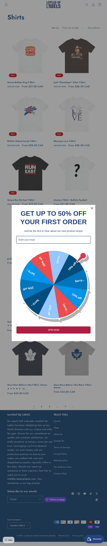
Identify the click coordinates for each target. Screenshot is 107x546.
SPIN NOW (53, 330)
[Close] (92, 208)
